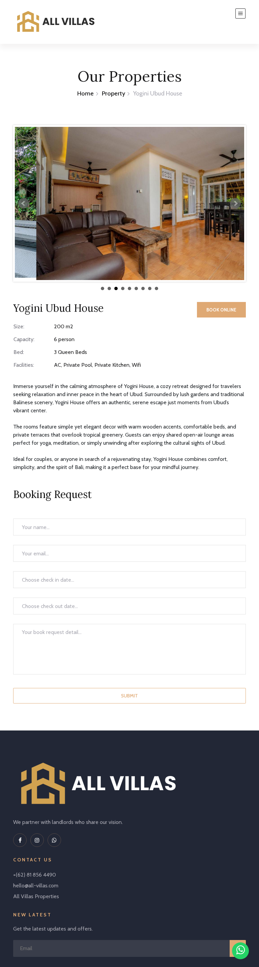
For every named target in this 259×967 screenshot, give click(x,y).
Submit (129, 696)
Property (113, 93)
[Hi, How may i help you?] (240, 950)
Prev (23, 203)
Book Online (221, 309)
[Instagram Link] (37, 840)
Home (85, 93)
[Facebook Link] (20, 840)
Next (235, 203)
